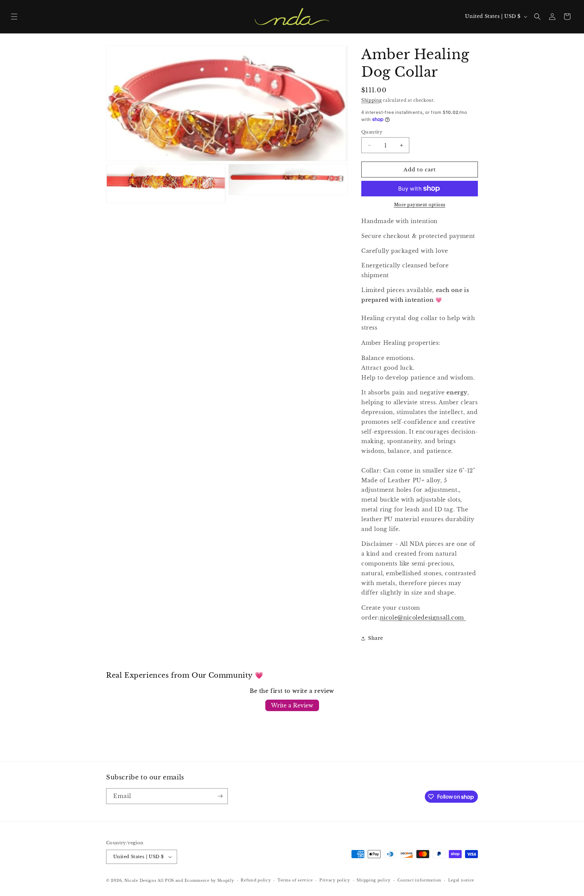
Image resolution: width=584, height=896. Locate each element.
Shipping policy (374, 880)
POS (169, 880)
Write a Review (292, 705)
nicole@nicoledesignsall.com (423, 617)
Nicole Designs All (144, 880)
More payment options (419, 204)
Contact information (419, 880)
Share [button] (375, 638)
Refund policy (256, 880)
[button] (14, 16)
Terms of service (295, 880)
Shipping (371, 100)
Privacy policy (334, 880)
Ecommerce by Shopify (209, 880)
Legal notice (461, 880)
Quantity (371, 132)
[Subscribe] (220, 796)
